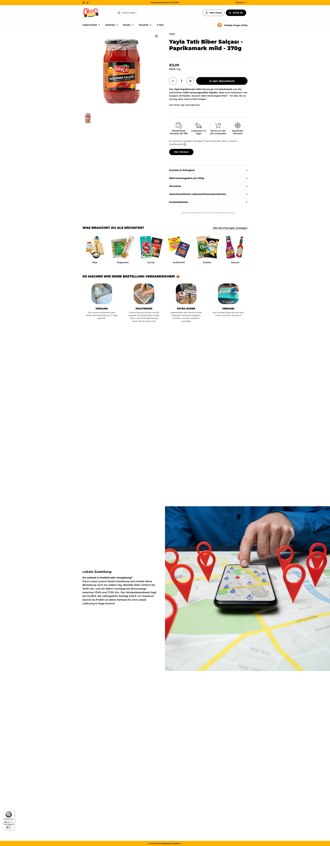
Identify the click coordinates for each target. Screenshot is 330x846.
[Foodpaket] (90, 13)
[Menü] (13, 811)
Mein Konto (215, 12)
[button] (165, 843)
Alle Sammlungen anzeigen (230, 227)
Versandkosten (192, 105)
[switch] (8, 827)
